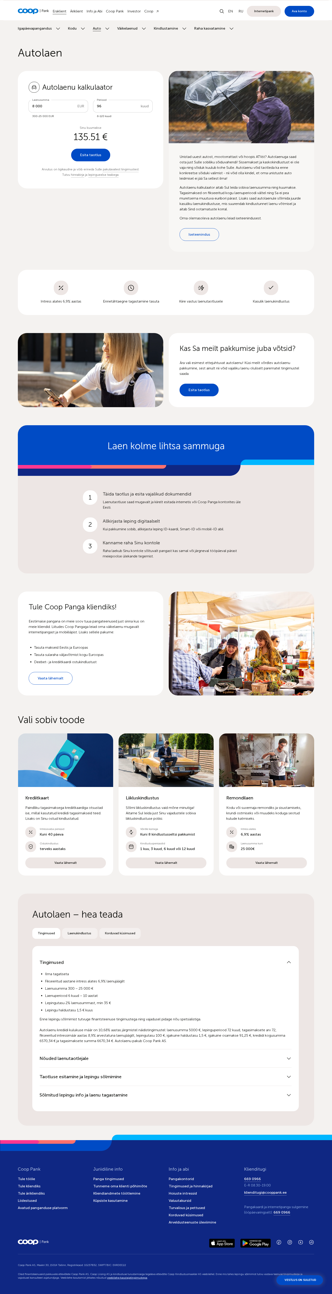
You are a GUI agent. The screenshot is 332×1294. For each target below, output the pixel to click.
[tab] (46, 933)
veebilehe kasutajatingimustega (127, 1277)
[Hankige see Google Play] (255, 1242)
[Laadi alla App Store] (222, 1242)
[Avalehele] (33, 11)
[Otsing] (221, 11)
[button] (65, 804)
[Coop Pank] (33, 1242)
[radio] (46, 933)
